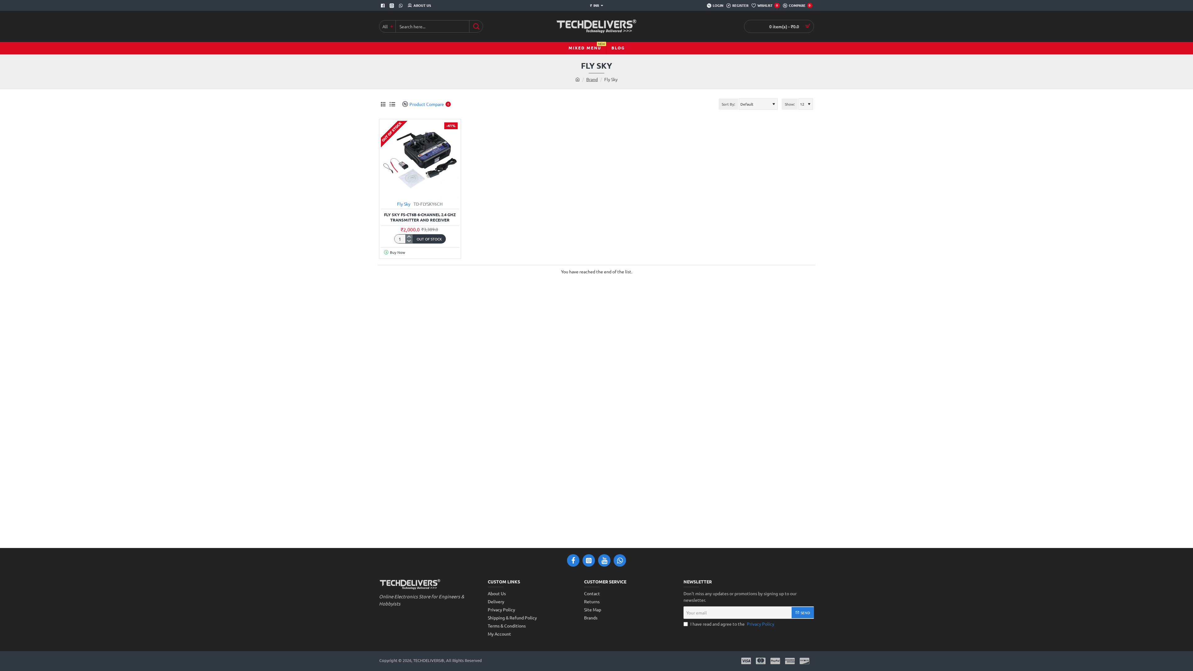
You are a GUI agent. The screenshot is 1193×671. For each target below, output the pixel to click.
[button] (429, 239)
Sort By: (728, 104)
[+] (409, 237)
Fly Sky (403, 204)
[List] (392, 104)
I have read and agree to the (731, 624)
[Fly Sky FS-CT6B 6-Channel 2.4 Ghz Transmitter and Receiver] (420, 160)
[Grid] (383, 104)
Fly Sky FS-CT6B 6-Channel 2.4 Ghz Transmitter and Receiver (420, 217)
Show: (790, 104)
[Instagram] (392, 5)
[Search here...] (476, 26)
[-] (409, 241)
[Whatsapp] (401, 5)
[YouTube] (604, 560)
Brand (592, 79)
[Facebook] (383, 5)
